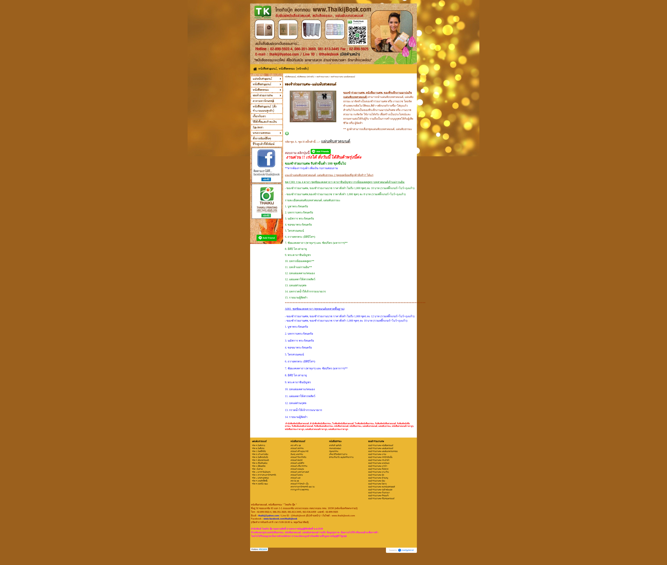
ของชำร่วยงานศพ (322, 76)
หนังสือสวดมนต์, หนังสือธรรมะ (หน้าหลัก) (299, 76)
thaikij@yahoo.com (268, 515)
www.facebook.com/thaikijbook (280, 518)
